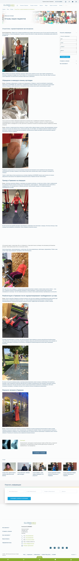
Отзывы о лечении (33, 5)
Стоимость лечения (7, 531)
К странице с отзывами (39, 452)
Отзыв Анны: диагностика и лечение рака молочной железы (9, 474)
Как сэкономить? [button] (64, 63)
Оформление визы (6, 542)
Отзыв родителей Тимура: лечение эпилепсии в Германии (54, 474)
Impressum (29, 554)
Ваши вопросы (5, 538)
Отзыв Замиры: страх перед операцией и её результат (38, 474)
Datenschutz (37, 554)
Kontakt (54, 554)
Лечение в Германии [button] (24, 5)
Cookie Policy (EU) (46, 554)
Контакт (60, 5)
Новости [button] (41, 5)
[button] (76, 554)
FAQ (24, 554)
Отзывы (3, 459)
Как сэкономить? (6, 535)
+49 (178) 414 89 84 (30, 539)
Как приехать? (5, 527)
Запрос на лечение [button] (53, 5)
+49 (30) (29, 535)
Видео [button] (46, 5)
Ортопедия (22, 440)
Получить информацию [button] (65, 32)
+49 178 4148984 (58, 1)
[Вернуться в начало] (9, 5)
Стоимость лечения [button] (64, 61)
